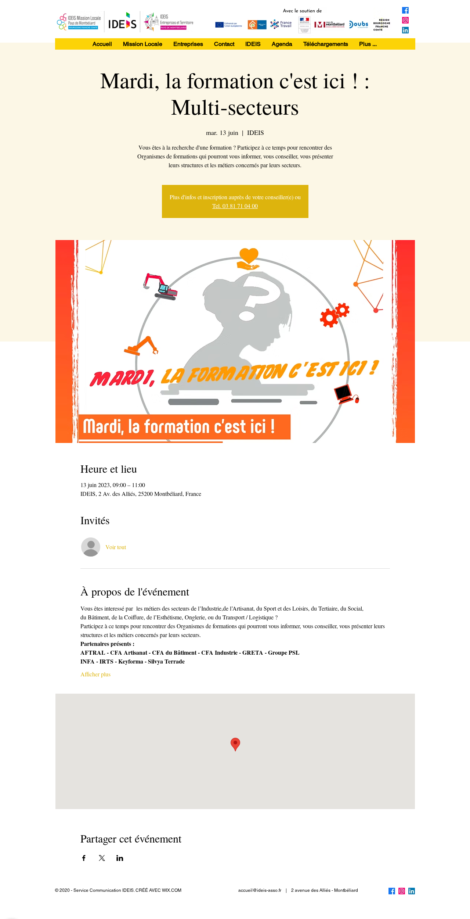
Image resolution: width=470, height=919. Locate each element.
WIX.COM (171, 890)
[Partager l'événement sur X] (101, 858)
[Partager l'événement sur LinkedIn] (119, 858)
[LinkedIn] (405, 30)
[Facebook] (405, 10)
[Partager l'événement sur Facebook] (83, 858)
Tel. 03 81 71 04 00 (235, 206)
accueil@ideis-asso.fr (259, 890)
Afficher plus (95, 674)
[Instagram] (405, 20)
